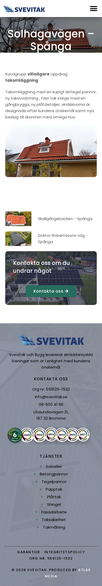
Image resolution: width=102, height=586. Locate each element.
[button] (93, 8)
